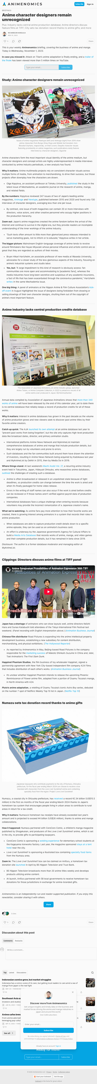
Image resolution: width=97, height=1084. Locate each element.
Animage (18, 199)
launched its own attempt (42, 429)
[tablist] (13, 940)
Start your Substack (43, 1076)
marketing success (35, 653)
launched (20, 865)
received (58, 798)
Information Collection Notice (48, 1039)
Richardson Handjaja (17, 33)
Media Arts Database (25, 535)
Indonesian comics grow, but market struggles (26, 979)
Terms (55, 1072)
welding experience (49, 841)
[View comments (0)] (13, 41)
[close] (73, 992)
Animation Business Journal (80, 630)
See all (7, 1033)
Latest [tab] (11, 972)
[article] (48, 986)
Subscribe (79, 4)
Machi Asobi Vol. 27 (53, 466)
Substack (38, 1081)
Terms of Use (61, 1036)
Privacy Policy (68, 1039)
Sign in (90, 4)
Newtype (33, 199)
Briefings (6, 10)
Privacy (49, 1072)
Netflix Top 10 (72, 691)
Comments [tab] (8, 941)
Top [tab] (5, 972)
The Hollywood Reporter (57, 643)
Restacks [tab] (18, 941)
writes (10, 281)
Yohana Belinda (19, 989)
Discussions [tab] (21, 972)
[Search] (92, 972)
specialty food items (81, 852)
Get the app (58, 1076)
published (72, 183)
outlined (6, 473)
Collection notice (64, 1072)
